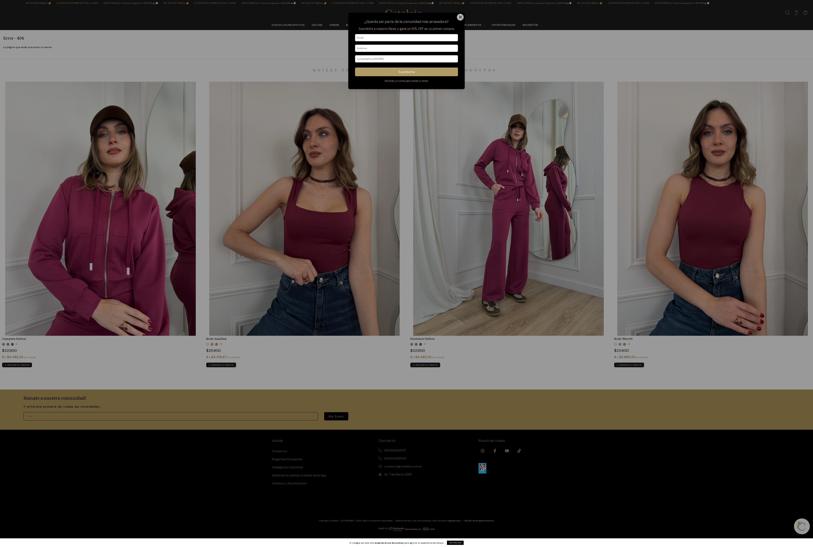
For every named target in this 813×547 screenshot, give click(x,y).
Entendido (455, 543)
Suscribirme (406, 72)
